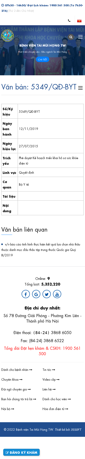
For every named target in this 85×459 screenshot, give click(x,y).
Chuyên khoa (10, 379)
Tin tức (47, 369)
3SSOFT (76, 429)
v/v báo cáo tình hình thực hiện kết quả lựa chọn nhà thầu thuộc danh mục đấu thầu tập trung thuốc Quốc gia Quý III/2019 (40, 249)
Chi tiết (42, 59)
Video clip (49, 379)
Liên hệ (47, 389)
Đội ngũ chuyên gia (14, 389)
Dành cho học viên (55, 399)
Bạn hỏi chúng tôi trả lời (17, 399)
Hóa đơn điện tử (53, 408)
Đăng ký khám (23, 452)
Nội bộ (6, 408)
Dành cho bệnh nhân (15, 369)
